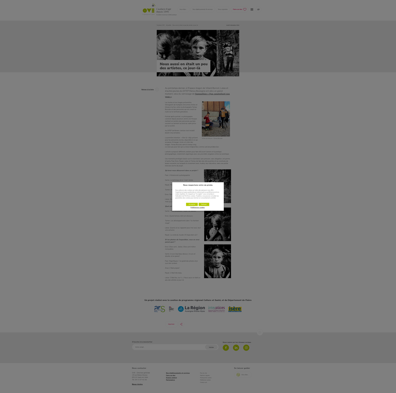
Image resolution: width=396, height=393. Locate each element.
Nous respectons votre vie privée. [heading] (198, 185)
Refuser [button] (204, 204)
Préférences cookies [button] (197, 208)
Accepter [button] (192, 204)
